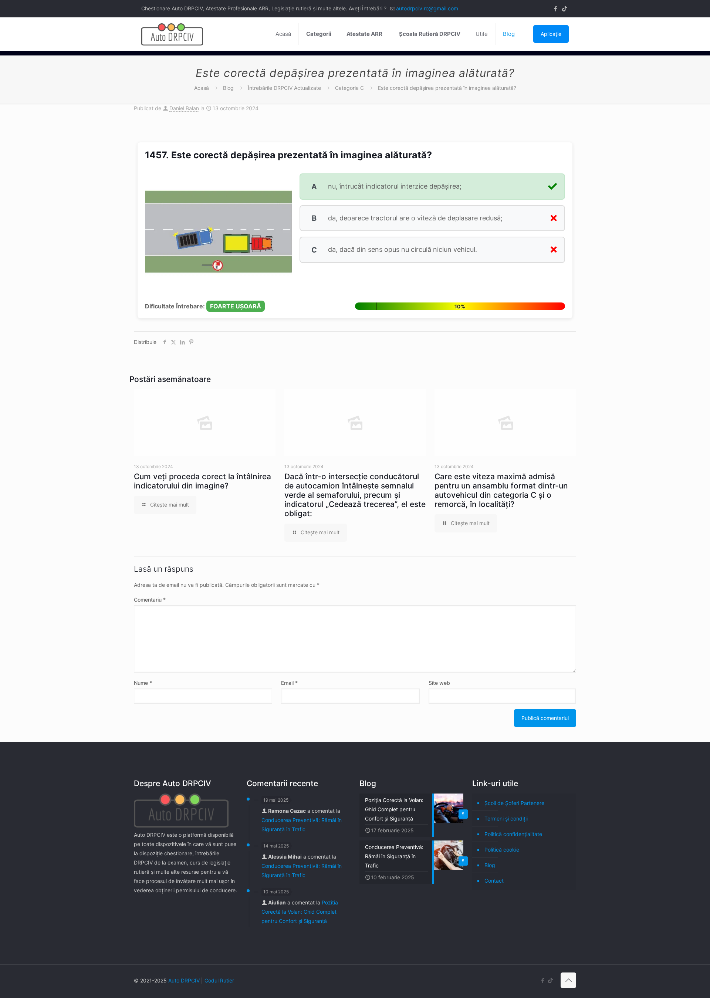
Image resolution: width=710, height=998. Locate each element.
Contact (494, 880)
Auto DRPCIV (184, 980)
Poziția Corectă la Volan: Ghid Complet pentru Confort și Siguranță (299, 911)
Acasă (201, 88)
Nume (143, 683)
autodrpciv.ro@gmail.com (427, 8)
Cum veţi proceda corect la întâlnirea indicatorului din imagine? (202, 481)
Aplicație (551, 34)
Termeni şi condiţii (506, 818)
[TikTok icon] (564, 8)
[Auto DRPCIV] (172, 34)
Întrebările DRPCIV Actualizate (284, 88)
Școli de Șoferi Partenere (514, 803)
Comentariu (150, 599)
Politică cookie (501, 849)
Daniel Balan (184, 108)
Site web (439, 683)
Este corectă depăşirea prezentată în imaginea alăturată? (447, 88)
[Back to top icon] (568, 980)
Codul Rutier (219, 980)
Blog (228, 88)
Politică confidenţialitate (513, 834)
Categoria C (349, 88)
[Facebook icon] (555, 8)
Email (289, 683)
